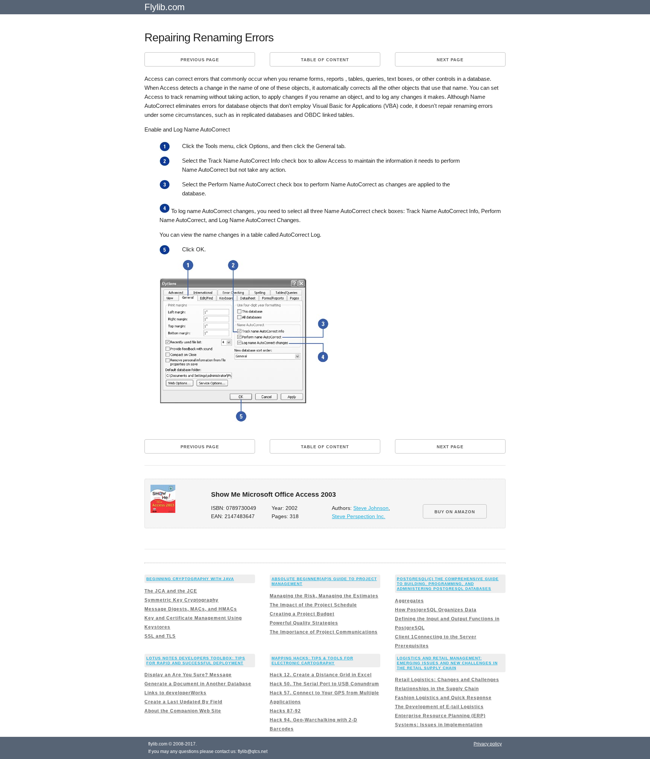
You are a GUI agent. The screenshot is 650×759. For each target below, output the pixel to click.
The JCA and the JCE (170, 591)
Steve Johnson (371, 508)
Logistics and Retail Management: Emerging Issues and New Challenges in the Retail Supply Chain (447, 663)
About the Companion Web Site (182, 711)
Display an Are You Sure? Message (188, 674)
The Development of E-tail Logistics (439, 706)
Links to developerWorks (175, 692)
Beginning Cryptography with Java (190, 579)
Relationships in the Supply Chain (437, 688)
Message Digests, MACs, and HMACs (190, 609)
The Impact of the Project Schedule (313, 605)
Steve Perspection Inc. (358, 516)
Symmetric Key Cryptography (181, 600)
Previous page (200, 59)
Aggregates (409, 600)
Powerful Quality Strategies (304, 623)
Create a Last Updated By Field (183, 702)
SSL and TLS (160, 636)
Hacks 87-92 (285, 711)
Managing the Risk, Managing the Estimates (324, 596)
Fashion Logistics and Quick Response (443, 697)
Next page (450, 59)
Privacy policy (488, 744)
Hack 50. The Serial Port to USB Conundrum (324, 683)
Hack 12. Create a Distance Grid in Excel (321, 674)
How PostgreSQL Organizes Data (436, 609)
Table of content (325, 59)
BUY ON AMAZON (454, 512)
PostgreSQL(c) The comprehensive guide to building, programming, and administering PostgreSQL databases (448, 584)
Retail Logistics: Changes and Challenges (447, 679)
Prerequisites (412, 646)
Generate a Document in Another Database (197, 683)
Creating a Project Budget (302, 614)
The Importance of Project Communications (324, 632)
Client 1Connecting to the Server (436, 637)
